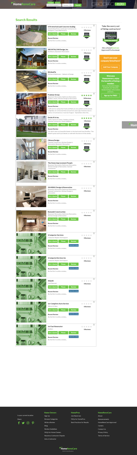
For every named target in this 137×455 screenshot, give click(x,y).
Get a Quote (52, 34)
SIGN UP (108, 4)
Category (50, 3)
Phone (63, 34)
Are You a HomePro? (120, 4)
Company (57, 3)
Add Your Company (110, 67)
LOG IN (97, 4)
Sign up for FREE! (110, 95)
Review (73, 34)
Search (78, 5)
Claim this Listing (73, 245)
